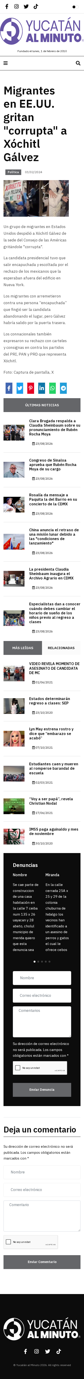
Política (13, 172)
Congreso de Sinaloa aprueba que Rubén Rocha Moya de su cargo (53, 465)
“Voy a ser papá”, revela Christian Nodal (51, 801)
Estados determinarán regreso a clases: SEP (49, 701)
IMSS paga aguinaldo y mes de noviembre (53, 832)
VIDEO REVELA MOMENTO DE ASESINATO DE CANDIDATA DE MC (54, 668)
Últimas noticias (42, 405)
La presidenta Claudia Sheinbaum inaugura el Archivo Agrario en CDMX (51, 574)
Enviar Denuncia (42, 1089)
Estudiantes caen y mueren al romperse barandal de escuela (53, 768)
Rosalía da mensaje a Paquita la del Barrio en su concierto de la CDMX (53, 499)
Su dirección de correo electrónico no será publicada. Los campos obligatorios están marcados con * (41, 1049)
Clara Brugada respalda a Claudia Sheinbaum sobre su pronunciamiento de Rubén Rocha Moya (54, 427)
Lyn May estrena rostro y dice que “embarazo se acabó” (51, 733)
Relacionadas (61, 647)
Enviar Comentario (42, 1262)
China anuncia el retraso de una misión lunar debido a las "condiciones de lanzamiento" (54, 536)
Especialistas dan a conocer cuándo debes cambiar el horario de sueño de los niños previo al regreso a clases (54, 613)
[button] (34, 962)
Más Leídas (22, 647)
